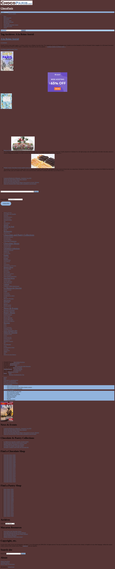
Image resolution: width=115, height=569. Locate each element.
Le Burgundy (6, 293)
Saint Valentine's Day (10, 330)
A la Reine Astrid (10, 38)
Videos (5, 351)
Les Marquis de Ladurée (9, 295)
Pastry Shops (9, 312)
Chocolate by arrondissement (11, 380)
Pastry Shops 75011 (9, 503)
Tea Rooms (6, 23)
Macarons (7, 300)
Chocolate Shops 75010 (10, 467)
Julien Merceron (8, 282)
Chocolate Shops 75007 (10, 463)
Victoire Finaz (7, 350)
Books (5, 229)
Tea (5, 342)
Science (5, 335)
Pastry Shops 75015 (9, 509)
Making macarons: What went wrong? (13, 537)
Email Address (4, 199)
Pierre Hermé (8, 318)
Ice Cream (7, 272)
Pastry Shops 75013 (9, 506)
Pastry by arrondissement (10, 381)
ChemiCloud (11, 567)
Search (2, 12)
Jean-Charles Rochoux (10, 276)
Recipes (7, 323)
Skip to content (12, 13)
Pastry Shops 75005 (9, 495)
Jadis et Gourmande (7, 275)
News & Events (11, 308)
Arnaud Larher (8, 220)
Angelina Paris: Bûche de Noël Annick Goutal (15, 443)
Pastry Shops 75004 (9, 493)
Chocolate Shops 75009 (10, 466)
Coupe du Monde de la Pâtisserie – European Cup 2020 (17, 178)
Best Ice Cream (7, 20)
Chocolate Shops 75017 (10, 477)
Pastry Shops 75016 (9, 510)
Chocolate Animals (8, 237)
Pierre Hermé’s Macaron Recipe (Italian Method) (16, 534)
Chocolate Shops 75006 (10, 462)
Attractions (7, 223)
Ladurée (6, 284)
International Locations (9, 273)
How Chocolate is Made (13, 393)
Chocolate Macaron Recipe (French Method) (15, 532)
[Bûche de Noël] (23, 150)
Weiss (5, 353)
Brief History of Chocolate (13, 394)
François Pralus (7, 260)
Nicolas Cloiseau (9, 310)
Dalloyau (6, 252)
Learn (5, 291)
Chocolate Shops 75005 (10, 460)
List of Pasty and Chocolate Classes (12, 531)
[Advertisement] (57, 120)
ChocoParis (7, 8)
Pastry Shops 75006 (9, 496)
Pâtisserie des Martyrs (9, 321)
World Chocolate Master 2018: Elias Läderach (15, 179)
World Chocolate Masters (10, 354)
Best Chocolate (7, 17)
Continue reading (56, 46)
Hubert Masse (6, 270)
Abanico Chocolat (8, 212)
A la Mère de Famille (10, 214)
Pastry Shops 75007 (9, 497)
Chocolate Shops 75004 (10, 459)
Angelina (6, 215)
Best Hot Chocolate (8, 22)
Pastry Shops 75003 (9, 492)
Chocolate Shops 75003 (10, 457)
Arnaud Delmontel (7, 218)
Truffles (5, 346)
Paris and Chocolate (9, 390)
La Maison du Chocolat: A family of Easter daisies (16, 441)
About (5, 27)
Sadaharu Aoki (8, 329)
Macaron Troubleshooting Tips (16, 374)
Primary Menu (4, 13)
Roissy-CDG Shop (8, 327)
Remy (5, 373)
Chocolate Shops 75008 (10, 464)
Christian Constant (7, 246)
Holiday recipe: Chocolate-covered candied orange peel (17, 167)
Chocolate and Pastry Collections (19, 235)
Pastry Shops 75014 (9, 507)
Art (4, 221)
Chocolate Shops (13, 49)
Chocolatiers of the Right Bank (14, 388)
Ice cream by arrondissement (11, 383)
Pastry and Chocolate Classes (11, 24)
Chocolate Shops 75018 (10, 479)
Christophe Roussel (8, 250)
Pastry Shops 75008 (9, 499)
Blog (5, 16)
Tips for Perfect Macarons (10, 535)
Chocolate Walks (8, 26)
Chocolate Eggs (7, 238)
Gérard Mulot (6, 264)
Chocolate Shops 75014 (10, 473)
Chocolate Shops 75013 (10, 471)
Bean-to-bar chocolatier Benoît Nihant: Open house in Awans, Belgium (21, 182)
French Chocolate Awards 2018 (11, 181)
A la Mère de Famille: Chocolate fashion (14, 446)
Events (6, 258)
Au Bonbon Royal (14, 363)
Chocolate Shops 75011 (9, 469)
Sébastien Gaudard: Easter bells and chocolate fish (16, 447)
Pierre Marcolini (8, 319)
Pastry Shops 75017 (9, 511)
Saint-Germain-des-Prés (13, 386)
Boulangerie (8, 231)
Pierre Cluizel (7, 316)
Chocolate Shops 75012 (10, 470)
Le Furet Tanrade (7, 294)
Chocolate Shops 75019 (10, 480)
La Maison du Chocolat (13, 288)
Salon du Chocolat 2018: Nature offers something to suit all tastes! (20, 183)
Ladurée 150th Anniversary (11, 286)
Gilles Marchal (7, 261)
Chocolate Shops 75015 (10, 474)
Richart (5, 324)
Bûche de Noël (7, 150)
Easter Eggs (6, 256)
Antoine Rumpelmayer (8, 217)
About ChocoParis (5, 561)
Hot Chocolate (7, 269)
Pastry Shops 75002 (9, 490)
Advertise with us (5, 562)
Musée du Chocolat (7, 306)
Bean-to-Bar (6, 228)
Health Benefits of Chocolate (10, 265)
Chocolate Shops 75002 (10, 456)
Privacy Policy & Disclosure (8, 564)
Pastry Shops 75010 (9, 502)
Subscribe (6, 203)
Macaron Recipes (9, 298)
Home (5, 377)
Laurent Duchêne (7, 289)
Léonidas (5, 297)
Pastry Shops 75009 (9, 500)
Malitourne (6, 303)
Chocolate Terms (11, 397)
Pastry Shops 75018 (9, 513)
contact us (25, 546)
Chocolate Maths (11, 400)
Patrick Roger (8, 314)
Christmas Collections (12, 248)
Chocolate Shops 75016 (10, 476)
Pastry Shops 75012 (9, 504)
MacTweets (6, 302)
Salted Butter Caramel (8, 334)
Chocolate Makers (8, 239)
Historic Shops (8, 267)
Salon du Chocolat (10, 332)
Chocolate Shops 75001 (10, 455)
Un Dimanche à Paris (9, 347)
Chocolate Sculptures (10, 241)
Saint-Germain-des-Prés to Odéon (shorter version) (19, 387)
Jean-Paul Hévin (9, 278)
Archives (3, 523)
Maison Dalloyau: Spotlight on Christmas (14, 444)
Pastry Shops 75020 (9, 516)
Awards (6, 225)
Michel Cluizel (7, 305)
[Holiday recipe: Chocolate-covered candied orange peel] (43, 167)
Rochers (5, 326)
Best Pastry (6, 19)
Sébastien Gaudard (8, 341)
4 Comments (4, 42)
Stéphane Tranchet (8, 338)
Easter (6, 255)
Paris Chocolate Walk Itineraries (23, 366)
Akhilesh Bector (8, 369)
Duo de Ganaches (7, 253)
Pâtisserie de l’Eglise (13, 372)
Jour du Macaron (8, 281)
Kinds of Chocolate (12, 395)
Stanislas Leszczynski (7, 337)
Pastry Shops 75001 (9, 489)
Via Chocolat (6, 349)
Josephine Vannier (7, 280)
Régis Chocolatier (17, 367)
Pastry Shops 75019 (9, 514)
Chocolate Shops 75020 (10, 481)
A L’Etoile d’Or (17, 370)
